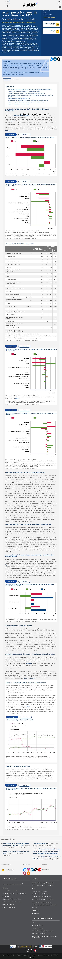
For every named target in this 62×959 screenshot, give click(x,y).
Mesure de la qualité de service (39, 933)
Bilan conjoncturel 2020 (40, 843)
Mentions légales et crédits (8, 955)
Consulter (7, 80)
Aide (6, 1)
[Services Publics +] (31, 952)
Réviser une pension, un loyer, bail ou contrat (42, 883)
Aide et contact (46, 869)
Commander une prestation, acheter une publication (44, 905)
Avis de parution (10, 869)
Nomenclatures (6, 896)
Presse (59, 3)
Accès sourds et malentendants (44, 955)
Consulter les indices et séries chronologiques (43, 885)
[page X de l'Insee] (36, 870)
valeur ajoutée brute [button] (16, 657)
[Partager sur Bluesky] (51, 59)
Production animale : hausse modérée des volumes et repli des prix (26, 93)
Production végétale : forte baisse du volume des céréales (24, 91)
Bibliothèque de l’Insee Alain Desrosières (41, 902)
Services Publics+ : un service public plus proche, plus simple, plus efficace (44, 937)
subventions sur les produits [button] (40, 113)
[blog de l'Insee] (25, 873)
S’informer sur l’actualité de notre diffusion (42, 896)
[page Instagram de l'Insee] (28, 869)
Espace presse (35, 913)
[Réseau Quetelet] (24, 948)
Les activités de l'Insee (37, 925)
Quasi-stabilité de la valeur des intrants (19, 98)
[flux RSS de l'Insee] (28, 873)
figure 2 (20, 115)
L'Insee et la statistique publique (42, 918)
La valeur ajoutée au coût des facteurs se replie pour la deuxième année (28, 100)
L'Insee (33, 922)
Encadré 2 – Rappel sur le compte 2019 (18, 104)
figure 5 (7, 130)
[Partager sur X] (59, 59)
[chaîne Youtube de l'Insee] (40, 870)
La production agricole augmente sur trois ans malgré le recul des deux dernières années (30, 96)
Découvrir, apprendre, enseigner (39, 891)
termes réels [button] (36, 677)
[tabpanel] (31, 156)
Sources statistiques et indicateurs (10, 891)
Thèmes (8, 3)
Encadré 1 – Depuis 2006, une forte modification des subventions (26, 102)
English (59, 1)
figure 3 (26, 115)
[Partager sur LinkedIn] (55, 59)
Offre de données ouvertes (8, 907)
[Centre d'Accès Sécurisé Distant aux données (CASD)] (35, 948)
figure (28, 706)
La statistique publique (37, 928)
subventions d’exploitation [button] (19, 663)
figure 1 (16, 115)
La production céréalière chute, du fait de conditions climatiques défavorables (29, 89)
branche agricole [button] (24, 113)
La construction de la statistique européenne (42, 931)
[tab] (7, 80)
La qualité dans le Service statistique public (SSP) (14, 893)
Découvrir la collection (49, 17)
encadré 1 (29, 663)
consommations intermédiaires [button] (20, 629)
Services (35, 878)
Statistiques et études (10, 878)
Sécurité (56, 955)
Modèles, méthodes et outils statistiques (12, 902)
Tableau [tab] (24, 134)
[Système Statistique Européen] (13, 948)
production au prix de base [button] (24, 659)
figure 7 (32, 678)
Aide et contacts (35, 910)
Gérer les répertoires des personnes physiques (43, 899)
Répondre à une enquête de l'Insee (40, 894)
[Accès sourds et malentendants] (9, 1)
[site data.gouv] (45, 948)
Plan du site (30, 957)
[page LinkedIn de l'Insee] (32, 870)
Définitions (5, 888)
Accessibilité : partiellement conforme (26, 955)
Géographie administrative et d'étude (11, 899)
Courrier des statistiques (8, 904)
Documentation (17, 80)
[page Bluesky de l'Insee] (24, 869)
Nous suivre (35, 907)
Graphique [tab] (11, 134)
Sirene (33, 888)
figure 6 (7, 565)
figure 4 (13, 121)
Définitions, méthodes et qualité (13, 884)
